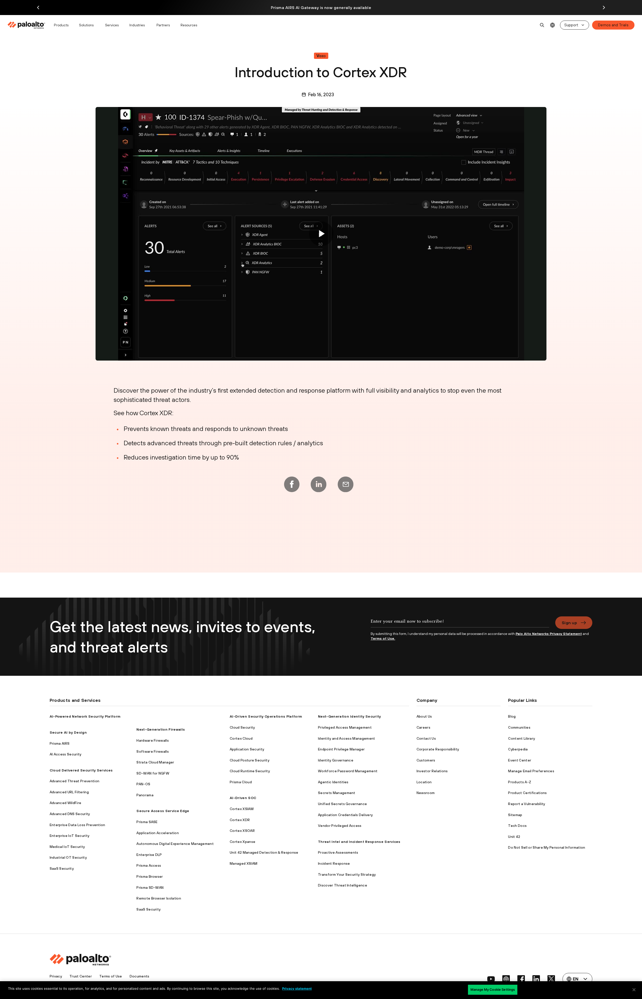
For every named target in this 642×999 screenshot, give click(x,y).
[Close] (633, 989)
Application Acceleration (157, 833)
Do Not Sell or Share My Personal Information (546, 847)
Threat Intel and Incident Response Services (359, 842)
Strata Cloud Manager (155, 762)
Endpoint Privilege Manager (341, 749)
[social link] (491, 979)
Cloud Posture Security (249, 760)
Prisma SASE (147, 822)
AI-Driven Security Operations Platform (266, 716)
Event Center (519, 760)
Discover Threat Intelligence (342, 885)
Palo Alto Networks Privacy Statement (549, 634)
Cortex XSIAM (242, 809)
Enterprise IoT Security (69, 836)
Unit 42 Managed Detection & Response (264, 852)
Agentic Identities (333, 782)
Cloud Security (242, 727)
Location (424, 782)
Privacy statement (297, 988)
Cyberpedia (518, 749)
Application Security (247, 749)
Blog (512, 716)
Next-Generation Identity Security (349, 716)
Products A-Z (519, 782)
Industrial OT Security (68, 857)
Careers (423, 727)
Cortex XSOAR (242, 831)
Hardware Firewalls (152, 740)
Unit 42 (514, 837)
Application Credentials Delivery (345, 815)
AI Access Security (66, 754)
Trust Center (80, 976)
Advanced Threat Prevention (74, 781)
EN (552, 25)
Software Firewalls (152, 751)
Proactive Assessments (338, 852)
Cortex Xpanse (242, 842)
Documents (139, 976)
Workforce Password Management (347, 771)
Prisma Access (148, 865)
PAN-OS (143, 784)
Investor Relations (432, 771)
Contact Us (426, 738)
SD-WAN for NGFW (152, 773)
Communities (519, 727)
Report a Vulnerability (526, 804)
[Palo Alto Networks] (27, 25)
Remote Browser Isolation (158, 898)
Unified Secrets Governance (342, 804)
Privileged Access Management (345, 727)
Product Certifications (527, 793)
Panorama (144, 795)
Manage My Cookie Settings (492, 989)
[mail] (346, 484)
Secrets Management (336, 793)
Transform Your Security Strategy (347, 874)
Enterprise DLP (149, 855)
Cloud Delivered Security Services (81, 770)
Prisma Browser (149, 876)
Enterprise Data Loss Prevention (77, 825)
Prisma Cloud (241, 782)
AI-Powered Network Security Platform (85, 716)
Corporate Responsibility (438, 749)
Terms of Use (110, 976)
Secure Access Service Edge (162, 811)
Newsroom (426, 793)
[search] (542, 25)
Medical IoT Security (67, 847)
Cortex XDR (240, 820)
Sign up (569, 622)
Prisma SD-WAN (150, 887)
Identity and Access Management (346, 738)
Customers (426, 760)
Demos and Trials (613, 25)
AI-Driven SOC (243, 798)
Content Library (521, 738)
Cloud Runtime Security (250, 771)
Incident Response (334, 863)
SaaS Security (62, 868)
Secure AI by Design (68, 732)
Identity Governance (335, 760)
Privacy (56, 976)
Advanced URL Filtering (69, 792)
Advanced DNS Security (70, 814)
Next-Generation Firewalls (160, 729)
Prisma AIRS (60, 743)
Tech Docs (517, 826)
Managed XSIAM (243, 863)
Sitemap (515, 815)
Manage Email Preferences (531, 771)
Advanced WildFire (65, 803)
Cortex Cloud (241, 738)
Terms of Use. (383, 638)
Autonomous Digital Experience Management (175, 844)
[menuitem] (28, 25)
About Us (424, 716)
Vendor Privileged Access (340, 826)
